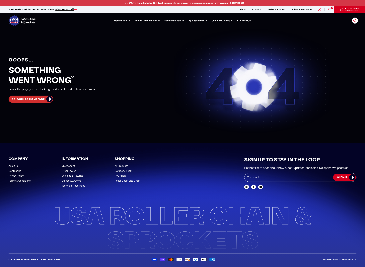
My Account (68, 166)
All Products (121, 166)
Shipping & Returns (72, 176)
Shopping (124, 159)
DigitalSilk (349, 259)
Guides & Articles (71, 180)
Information (75, 159)
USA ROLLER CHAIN (26, 259)
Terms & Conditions (20, 180)
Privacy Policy (16, 176)
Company (18, 159)
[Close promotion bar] (360, 3)
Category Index (123, 171)
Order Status (69, 171)
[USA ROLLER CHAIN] (22, 20)
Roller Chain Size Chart (127, 180)
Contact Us (15, 171)
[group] (182, 3)
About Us (14, 166)
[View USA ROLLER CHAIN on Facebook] (253, 187)
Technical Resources (73, 185)
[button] (355, 21)
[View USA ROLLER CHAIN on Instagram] (246, 187)
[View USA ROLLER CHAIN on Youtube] (260, 187)
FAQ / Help (120, 176)
